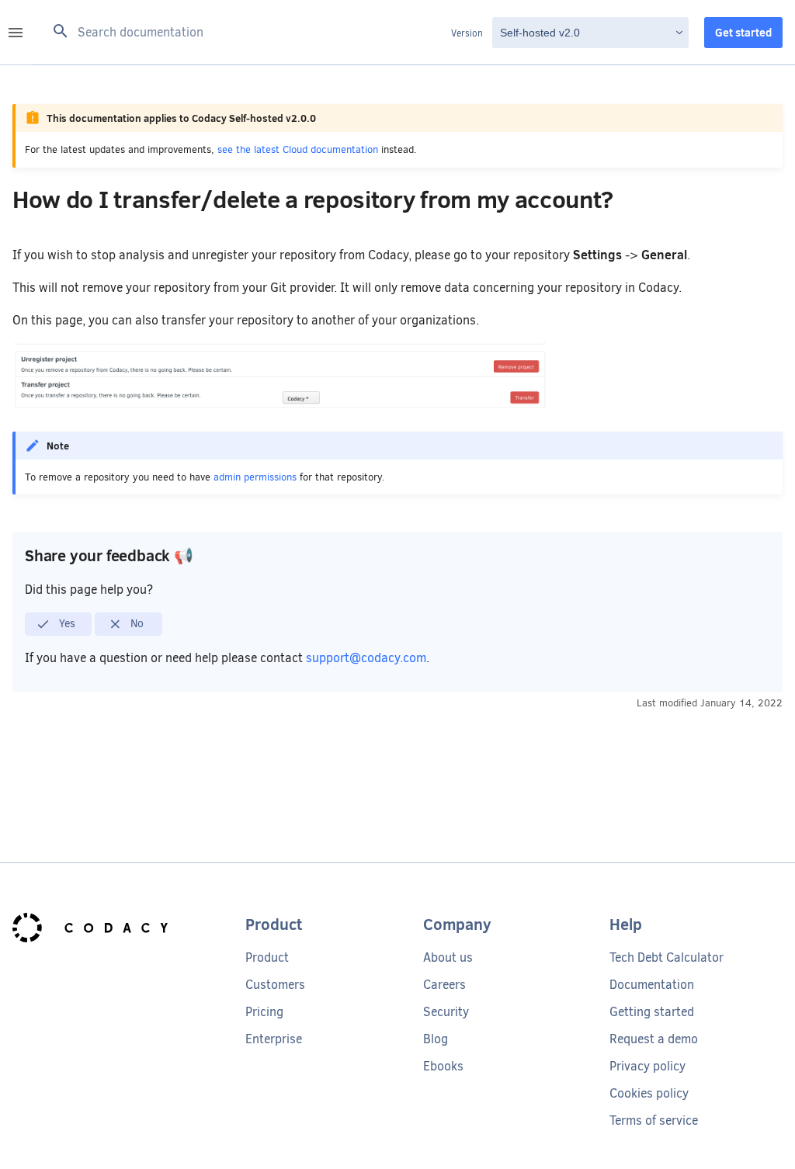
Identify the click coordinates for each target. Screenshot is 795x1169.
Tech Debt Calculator (666, 957)
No (135, 623)
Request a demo (653, 1039)
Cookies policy (649, 1093)
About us (448, 957)
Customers (275, 984)
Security (446, 1012)
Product (267, 957)
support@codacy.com (366, 658)
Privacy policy (647, 1066)
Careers (444, 984)
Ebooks (443, 1066)
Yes (65, 623)
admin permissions (255, 477)
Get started (743, 32)
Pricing (264, 1012)
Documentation (651, 984)
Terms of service (653, 1120)
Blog (435, 1039)
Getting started (651, 1012)
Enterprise (273, 1039)
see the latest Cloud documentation (297, 149)
